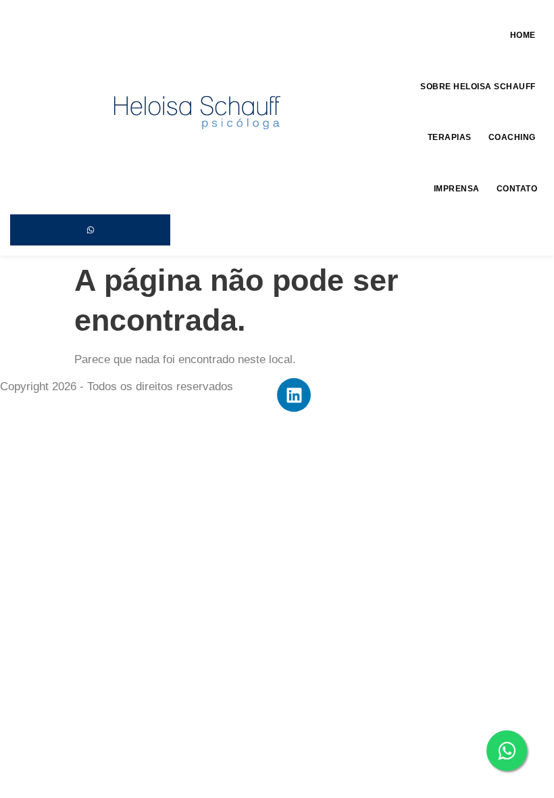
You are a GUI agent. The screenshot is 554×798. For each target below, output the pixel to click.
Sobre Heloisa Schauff (478, 86)
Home (523, 35)
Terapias (450, 137)
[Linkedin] (294, 395)
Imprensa (457, 188)
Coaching (512, 137)
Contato (517, 188)
